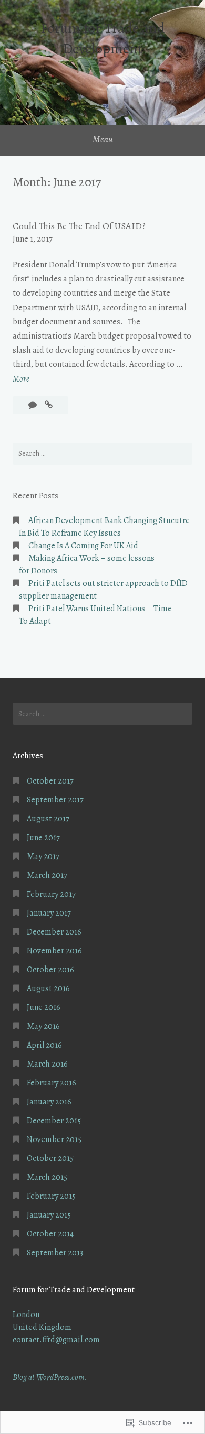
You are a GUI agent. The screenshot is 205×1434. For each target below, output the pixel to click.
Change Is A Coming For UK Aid (83, 545)
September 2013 (55, 1252)
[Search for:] (102, 454)
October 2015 (50, 1158)
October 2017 (50, 781)
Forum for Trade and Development (102, 38)
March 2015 (47, 1177)
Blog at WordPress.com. (50, 1377)
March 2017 (47, 875)
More (21, 379)
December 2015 (54, 1120)
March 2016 (47, 1064)
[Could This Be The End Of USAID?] (49, 405)
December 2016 (54, 932)
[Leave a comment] (33, 405)
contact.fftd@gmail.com (56, 1339)
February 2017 (51, 894)
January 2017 (49, 913)
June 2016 (43, 1007)
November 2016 (54, 951)
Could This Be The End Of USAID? (79, 226)
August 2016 (48, 988)
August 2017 (48, 818)
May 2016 (43, 1026)
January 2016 (49, 1101)
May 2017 (43, 856)
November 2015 (54, 1139)
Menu (103, 139)
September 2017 (55, 800)
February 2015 (51, 1196)
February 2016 (51, 1083)
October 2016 (50, 969)
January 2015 (49, 1215)
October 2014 (50, 1234)
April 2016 (44, 1045)
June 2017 (43, 837)
